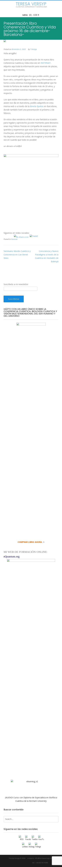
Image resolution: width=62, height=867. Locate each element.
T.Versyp (33, 49)
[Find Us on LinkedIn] (29, 863)
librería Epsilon (36, 106)
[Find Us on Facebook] (18, 863)
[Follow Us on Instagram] (26, 863)
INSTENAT (46, 63)
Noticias (14, 239)
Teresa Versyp (31, 4)
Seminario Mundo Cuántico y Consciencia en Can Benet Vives (17, 254)
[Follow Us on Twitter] (21, 863)
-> (31, 542)
